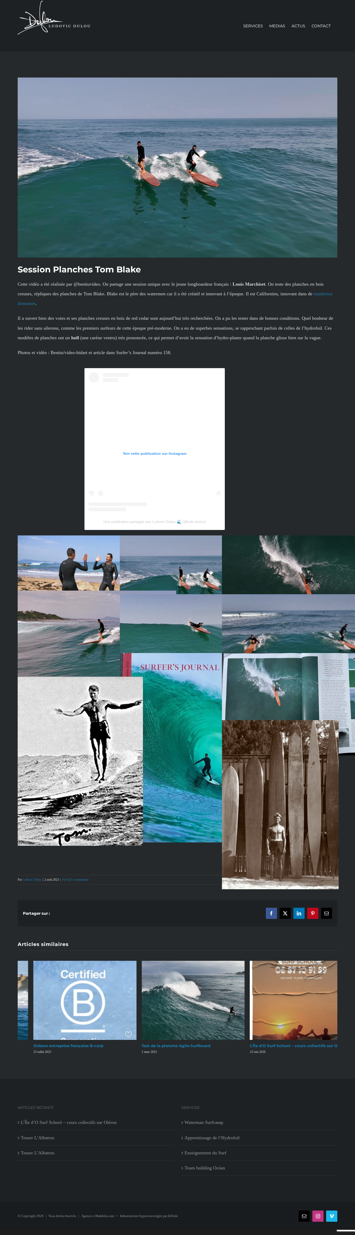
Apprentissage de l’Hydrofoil (212, 1140)
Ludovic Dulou (32, 879)
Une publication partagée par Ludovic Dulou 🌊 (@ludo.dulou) (154, 522)
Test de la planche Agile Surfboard (160, 1045)
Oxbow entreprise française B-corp (53, 1045)
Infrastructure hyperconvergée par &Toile (149, 1219)
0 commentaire (80, 879)
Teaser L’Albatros (37, 1140)
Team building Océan (205, 1171)
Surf (65, 879)
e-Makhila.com (103, 1219)
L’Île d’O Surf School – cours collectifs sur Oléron (283, 1045)
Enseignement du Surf (205, 1156)
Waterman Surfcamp (204, 1125)
